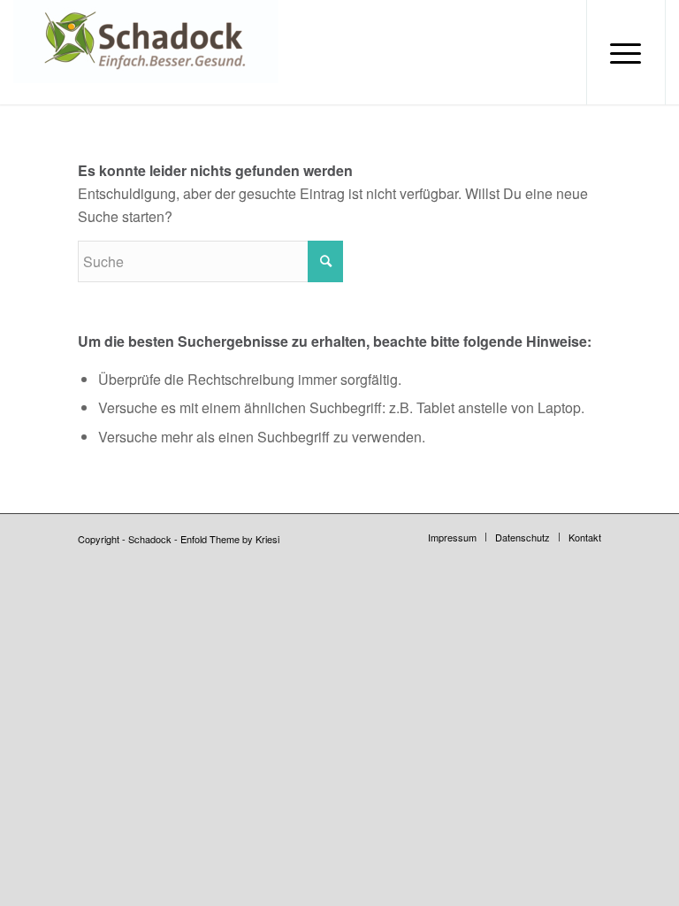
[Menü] (626, 52)
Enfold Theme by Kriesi (229, 539)
